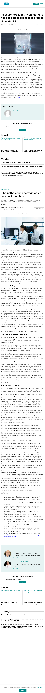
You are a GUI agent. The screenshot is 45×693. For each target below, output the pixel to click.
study (19, 97)
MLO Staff (3, 24)
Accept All (22, 690)
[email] (26, 29)
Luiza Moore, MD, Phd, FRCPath (15, 207)
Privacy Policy (39, 687)
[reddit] (24, 29)
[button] (2, 4)
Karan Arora (4, 207)
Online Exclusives (5, 189)
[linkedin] (20, 29)
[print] (43, 29)
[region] (22, 689)
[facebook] (18, 29)
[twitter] (22, 29)
